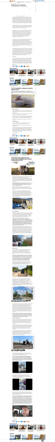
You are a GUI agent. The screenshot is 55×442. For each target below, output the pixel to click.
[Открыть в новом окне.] (14, 66)
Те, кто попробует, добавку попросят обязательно (21, 2)
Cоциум (12, 3)
